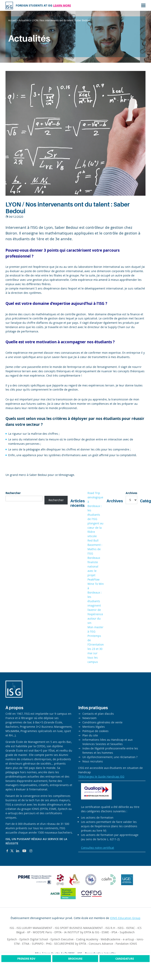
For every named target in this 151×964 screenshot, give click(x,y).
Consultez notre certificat (97, 848)
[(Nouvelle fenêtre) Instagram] (31, 851)
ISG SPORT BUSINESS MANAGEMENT (79, 928)
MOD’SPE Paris (42, 932)
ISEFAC (130, 928)
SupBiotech (127, 932)
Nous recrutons (92, 761)
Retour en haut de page (139, 946)
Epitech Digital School (33, 939)
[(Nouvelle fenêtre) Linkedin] (17, 851)
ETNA (25, 943)
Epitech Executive (62, 939)
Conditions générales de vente (102, 722)
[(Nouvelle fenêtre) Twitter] (12, 851)
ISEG (120, 928)
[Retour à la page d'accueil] (9, 5)
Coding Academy (87, 939)
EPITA (58, 932)
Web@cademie (110, 939)
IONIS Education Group (125, 918)
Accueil (12, 20)
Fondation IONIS (126, 943)
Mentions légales (93, 727)
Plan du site (90, 735)
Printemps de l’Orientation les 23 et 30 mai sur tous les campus (95, 649)
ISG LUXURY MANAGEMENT (34, 928)
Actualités (24, 20)
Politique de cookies (95, 731)
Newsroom (89, 718)
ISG (12, 928)
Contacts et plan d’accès (98, 714)
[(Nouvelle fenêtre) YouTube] (24, 851)
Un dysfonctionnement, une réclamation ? (109, 757)
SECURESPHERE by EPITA (70, 943)
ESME (105, 932)
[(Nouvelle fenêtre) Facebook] (7, 851)
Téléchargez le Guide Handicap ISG (101, 776)
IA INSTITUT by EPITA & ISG (81, 932)
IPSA (114, 932)
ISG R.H (110, 928)
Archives (131, 493)
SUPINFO (37, 943)
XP (28, 932)
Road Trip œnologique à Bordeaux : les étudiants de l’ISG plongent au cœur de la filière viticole (95, 514)
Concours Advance (101, 943)
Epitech (12, 939)
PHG (49, 943)
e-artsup (128, 939)
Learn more (62, 5)
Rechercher (13, 493)
